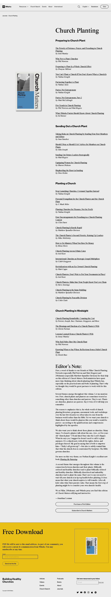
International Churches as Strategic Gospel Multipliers (78, 259)
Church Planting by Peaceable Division (71, 298)
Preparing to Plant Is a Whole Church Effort (73, 67)
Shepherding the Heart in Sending (69, 171)
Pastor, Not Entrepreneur (66, 90)
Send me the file (10, 564)
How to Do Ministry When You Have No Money (75, 243)
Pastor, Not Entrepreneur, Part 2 (69, 98)
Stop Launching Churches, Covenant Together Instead (77, 191)
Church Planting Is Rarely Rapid (69, 228)
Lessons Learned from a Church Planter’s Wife (74, 334)
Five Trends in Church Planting (68, 106)
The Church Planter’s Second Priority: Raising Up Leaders (79, 236)
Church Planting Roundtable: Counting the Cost (75, 318)
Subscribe (101, 582)
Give (104, 6)
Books (59, 582)
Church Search (35, 6)
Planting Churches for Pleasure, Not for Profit (74, 209)
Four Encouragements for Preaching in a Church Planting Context (79, 218)
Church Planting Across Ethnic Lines (71, 251)
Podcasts (60, 579)
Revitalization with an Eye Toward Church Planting (76, 267)
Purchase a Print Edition (82, 504)
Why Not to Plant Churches (67, 59)
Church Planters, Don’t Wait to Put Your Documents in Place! (80, 274)
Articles (42, 579)
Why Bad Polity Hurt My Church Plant (71, 342)
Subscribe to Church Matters (82, 511)
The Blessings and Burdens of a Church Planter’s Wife (77, 326)
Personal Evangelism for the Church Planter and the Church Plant (80, 200)
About (50, 6)
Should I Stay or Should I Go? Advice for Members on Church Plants (80, 145)
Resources (22, 6)
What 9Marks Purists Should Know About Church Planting (80, 113)
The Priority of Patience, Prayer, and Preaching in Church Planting (79, 49)
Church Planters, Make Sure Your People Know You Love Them (81, 282)
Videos (42, 582)
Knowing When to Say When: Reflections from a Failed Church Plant (81, 351)
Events (44, 6)
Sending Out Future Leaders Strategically (72, 155)
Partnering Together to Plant (67, 82)
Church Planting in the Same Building (71, 290)
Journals (4, 16)
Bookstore (94, 6)
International (58, 6)
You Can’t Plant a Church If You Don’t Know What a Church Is (81, 74)
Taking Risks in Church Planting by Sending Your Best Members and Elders (82, 135)
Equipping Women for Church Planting (71, 163)
